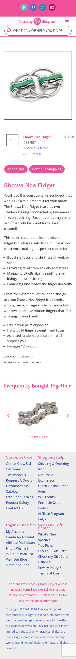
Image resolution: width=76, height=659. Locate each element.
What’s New (47, 534)
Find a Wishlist (17, 548)
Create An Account (20, 537)
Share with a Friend (35, 148)
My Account (15, 531)
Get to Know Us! (18, 463)
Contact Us (14, 508)
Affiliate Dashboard (20, 542)
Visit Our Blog (16, 559)
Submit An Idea (17, 565)
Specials (44, 540)
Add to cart (16, 169)
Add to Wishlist (33, 154)
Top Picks (45, 545)
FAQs (42, 519)
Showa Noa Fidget (37, 137)
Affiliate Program (51, 513)
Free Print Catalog (20, 497)
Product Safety (17, 502)
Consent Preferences (23, 584)
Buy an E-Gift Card (52, 551)
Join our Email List (19, 554)
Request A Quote (19, 480)
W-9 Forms (46, 497)
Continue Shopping (47, 169)
